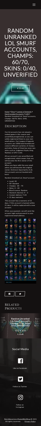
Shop (13, 112)
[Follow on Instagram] (20, 397)
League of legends (24, 112)
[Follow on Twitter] (20, 379)
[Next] (37, 325)
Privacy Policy (30, 421)
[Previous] (4, 325)
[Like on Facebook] (20, 361)
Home (7, 112)
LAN (27, 114)
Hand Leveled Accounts (14, 114)
